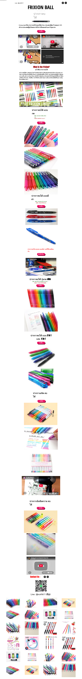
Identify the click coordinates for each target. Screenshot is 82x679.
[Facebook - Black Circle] (63, 3)
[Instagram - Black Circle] (66, 3)
